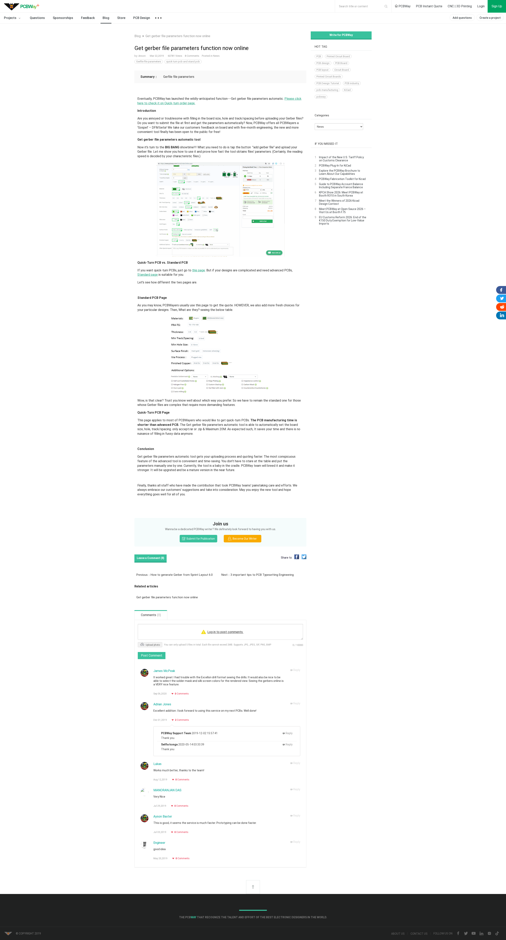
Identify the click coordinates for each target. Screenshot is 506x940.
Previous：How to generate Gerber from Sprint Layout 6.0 (174, 575)
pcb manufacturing (327, 89)
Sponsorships (63, 18)
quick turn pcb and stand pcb (183, 61)
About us (398, 933)
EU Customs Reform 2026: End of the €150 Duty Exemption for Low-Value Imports (342, 220)
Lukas (157, 764)
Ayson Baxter (162, 816)
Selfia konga (169, 744)
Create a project (490, 17)
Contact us (419, 933)
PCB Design (141, 18)
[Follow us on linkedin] (481, 934)
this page (198, 270)
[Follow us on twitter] (466, 933)
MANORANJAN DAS (167, 790)
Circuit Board (341, 69)
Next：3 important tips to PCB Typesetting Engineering (257, 575)
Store (121, 18)
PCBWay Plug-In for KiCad (335, 165)
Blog (106, 18)
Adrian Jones (162, 704)
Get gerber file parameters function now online (167, 597)
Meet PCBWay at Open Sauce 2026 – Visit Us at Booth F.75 (342, 210)
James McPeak (164, 671)
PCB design (322, 63)
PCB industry (352, 83)
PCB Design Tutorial (327, 83)
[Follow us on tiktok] (497, 933)
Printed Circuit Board (338, 56)
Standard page (147, 275)
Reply (296, 670)
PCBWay (404, 6)
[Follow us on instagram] (489, 933)
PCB (318, 56)
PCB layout (322, 69)
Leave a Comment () (150, 558)
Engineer (159, 843)
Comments (182, 693)
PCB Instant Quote (429, 6)
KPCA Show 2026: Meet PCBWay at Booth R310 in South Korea (341, 194)
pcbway (321, 96)
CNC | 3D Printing (460, 6)
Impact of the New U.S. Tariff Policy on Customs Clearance (341, 159)
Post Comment (151, 655)
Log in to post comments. (225, 632)
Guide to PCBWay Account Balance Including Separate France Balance (341, 186)
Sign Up (497, 6)
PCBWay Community (23, 6)
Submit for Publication (200, 538)
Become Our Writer (244, 538)
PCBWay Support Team (176, 733)
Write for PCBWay (341, 35)
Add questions (462, 17)
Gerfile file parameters (148, 61)
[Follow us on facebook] (458, 933)
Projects (10, 18)
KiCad (347, 89)
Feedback (88, 18)
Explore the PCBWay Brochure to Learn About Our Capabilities (339, 172)
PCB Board (341, 63)
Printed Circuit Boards (328, 76)
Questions (37, 18)
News (216, 55)
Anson (142, 55)
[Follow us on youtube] (474, 933)
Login (481, 6)
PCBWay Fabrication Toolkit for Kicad (342, 179)
